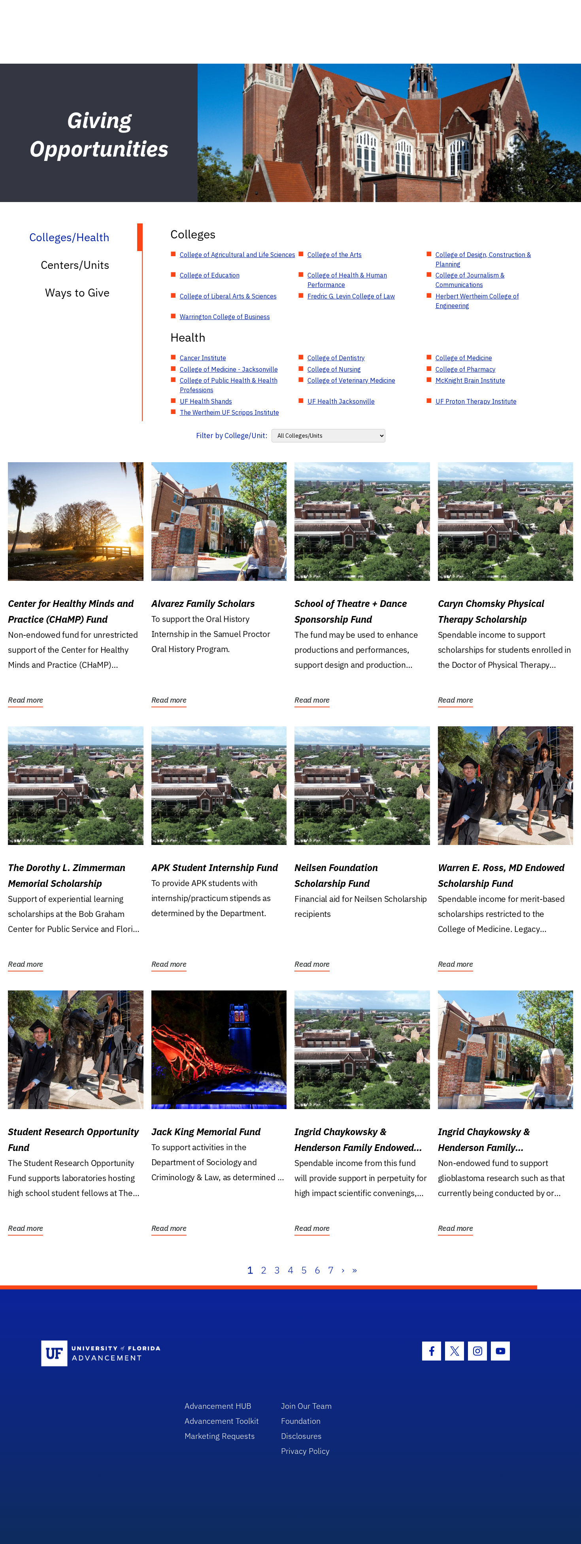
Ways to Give (77, 292)
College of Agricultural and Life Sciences (237, 255)
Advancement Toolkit (222, 1420)
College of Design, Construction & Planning (483, 259)
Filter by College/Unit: (232, 435)
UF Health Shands (206, 401)
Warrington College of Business (225, 317)
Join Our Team (306, 1405)
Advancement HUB (218, 1405)
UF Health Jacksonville (341, 401)
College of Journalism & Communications (470, 280)
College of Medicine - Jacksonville (229, 369)
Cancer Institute (203, 358)
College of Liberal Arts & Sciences (228, 296)
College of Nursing (334, 369)
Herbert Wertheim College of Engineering (477, 301)
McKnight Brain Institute (470, 380)
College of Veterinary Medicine (351, 380)
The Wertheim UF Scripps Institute (229, 412)
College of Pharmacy (466, 369)
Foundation (301, 1420)
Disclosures (301, 1436)
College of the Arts (334, 255)
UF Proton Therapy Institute (476, 401)
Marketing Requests (220, 1436)
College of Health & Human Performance (347, 280)
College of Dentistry (336, 358)
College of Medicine (464, 358)
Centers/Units (75, 264)
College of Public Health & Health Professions (228, 385)
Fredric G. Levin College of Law (351, 296)
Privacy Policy (305, 1451)
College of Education (210, 275)
